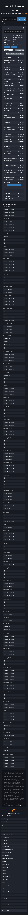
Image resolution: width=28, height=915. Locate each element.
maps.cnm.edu (7, 139)
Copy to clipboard (10, 53)
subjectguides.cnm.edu (10, 165)
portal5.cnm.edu (8, 153)
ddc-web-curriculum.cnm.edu (9, 93)
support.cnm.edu (8, 168)
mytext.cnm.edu (8, 144)
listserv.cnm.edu (8, 134)
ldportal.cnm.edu (8, 125)
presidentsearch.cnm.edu (10, 158)
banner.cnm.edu (8, 62)
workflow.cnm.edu (8, 180)
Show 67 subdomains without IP (14, 185)
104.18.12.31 (21, 65)
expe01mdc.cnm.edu (9, 101)
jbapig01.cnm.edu (8, 120)
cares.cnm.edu (7, 67)
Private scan (14, 22)
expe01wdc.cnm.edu (9, 103)
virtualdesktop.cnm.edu (10, 172)
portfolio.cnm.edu (8, 156)
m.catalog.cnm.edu (9, 137)
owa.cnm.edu (7, 151)
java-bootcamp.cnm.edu (10, 117)
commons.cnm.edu (9, 90)
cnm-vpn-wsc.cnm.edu (9, 88)
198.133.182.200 (22, 172)
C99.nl (18, 813)
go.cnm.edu (7, 110)
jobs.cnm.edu (7, 122)
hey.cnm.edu (7, 115)
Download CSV (20, 53)
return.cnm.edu (8, 160)
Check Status (14, 47)
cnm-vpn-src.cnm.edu (9, 85)
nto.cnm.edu (7, 146)
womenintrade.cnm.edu (10, 177)
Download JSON (20, 50)
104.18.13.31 (21, 60)
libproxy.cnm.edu (8, 132)
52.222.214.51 (21, 77)
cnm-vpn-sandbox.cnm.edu (8, 82)
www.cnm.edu (7, 182)
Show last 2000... (6, 910)
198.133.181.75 (21, 62)
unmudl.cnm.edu (8, 170)
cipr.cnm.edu (7, 77)
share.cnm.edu (7, 163)
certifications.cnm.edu (9, 74)
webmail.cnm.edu (8, 175)
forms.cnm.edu (7, 108)
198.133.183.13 (21, 101)
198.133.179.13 (21, 103)
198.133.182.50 (21, 120)
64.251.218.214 (21, 82)
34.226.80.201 (21, 141)
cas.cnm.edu (7, 69)
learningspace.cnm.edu (10, 129)
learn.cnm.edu (7, 127)
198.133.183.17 (21, 97)
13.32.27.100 (21, 148)
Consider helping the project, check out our (14, 13)
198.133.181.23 (21, 69)
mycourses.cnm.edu (9, 141)
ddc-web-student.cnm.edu (8, 97)
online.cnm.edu (8, 148)
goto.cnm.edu (7, 113)
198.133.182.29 (21, 134)
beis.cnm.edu (7, 65)
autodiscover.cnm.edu (9, 60)
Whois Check (7, 47)
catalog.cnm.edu (8, 72)
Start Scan (22, 19)
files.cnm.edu (7, 105)
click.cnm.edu (7, 79)
